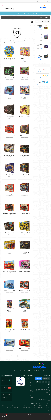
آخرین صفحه (9, 356)
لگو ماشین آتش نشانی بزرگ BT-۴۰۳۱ (9, 271)
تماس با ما (4, 371)
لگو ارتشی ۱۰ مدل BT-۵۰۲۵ (9, 155)
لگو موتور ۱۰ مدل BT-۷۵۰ (9, 77)
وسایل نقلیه (41, 13)
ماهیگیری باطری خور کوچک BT (9, 58)
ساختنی (29, 13)
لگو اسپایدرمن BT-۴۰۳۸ (9, 97)
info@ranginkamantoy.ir (43, 399)
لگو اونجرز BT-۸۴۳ (24, 194)
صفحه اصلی (48, 13)
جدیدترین (21, 41)
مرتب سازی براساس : (28, 40)
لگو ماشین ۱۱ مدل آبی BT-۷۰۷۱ (9, 174)
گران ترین (10, 41)
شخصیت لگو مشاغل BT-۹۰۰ (25, 329)
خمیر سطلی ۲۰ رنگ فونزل (39, 26)
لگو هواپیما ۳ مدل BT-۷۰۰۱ (9, 194)
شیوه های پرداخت (22, 371)
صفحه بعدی (7, 43)
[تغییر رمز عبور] (35, 1)
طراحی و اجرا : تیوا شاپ (5, 416)
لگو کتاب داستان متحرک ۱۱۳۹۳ (39, 55)
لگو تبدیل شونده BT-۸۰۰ (24, 136)
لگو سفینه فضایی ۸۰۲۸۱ (39, 45)
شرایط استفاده (29, 371)
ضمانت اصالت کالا (37, 371)
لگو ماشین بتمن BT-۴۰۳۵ (24, 252)
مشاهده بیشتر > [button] (46, 411)
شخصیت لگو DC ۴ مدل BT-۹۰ (9, 329)
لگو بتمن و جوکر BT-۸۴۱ (24, 155)
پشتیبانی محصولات (31, 390)
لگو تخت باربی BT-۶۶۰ (25, 58)
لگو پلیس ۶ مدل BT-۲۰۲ (9, 349)
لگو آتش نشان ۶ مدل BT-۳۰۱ (24, 349)
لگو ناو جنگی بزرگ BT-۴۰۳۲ (25, 310)
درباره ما (24, 13)
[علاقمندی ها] (40, 1)
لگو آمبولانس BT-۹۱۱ (24, 97)
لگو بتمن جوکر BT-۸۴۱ (25, 174)
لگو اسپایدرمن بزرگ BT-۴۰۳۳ (24, 290)
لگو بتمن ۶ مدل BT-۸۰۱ (9, 232)
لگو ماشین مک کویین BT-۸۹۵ (9, 136)
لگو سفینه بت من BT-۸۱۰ (9, 116)
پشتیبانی (14, 371)
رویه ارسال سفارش (46, 371)
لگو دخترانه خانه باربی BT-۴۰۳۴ (24, 271)
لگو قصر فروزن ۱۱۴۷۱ (39, 35)
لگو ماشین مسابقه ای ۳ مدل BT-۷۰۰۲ (9, 213)
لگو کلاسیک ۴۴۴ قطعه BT (9, 252)
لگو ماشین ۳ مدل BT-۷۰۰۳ (25, 213)
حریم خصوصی (30, 393)
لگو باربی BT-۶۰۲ (25, 77)
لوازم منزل (35, 13)
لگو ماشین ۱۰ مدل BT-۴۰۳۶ (25, 232)
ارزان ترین (16, 41)
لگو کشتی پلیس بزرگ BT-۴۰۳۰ (9, 290)
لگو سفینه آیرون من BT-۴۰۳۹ (24, 116)
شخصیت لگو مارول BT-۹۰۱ (9, 310)
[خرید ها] (37, 1)
